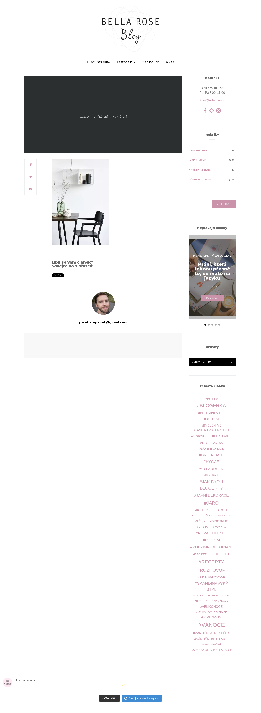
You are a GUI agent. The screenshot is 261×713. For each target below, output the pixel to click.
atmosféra (212, 399)
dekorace (223, 436)
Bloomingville (212, 413)
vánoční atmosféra (212, 633)
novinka (220, 526)
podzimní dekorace (212, 547)
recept (222, 554)
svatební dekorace (220, 596)
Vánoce (213, 625)
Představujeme (200, 179)
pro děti (201, 554)
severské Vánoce (212, 576)
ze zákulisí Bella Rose (213, 649)
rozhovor (212, 570)
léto (201, 521)
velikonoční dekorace (212, 612)
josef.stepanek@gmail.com (103, 322)
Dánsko (218, 443)
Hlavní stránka (98, 62)
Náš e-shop (151, 62)
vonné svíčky (212, 617)
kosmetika (225, 515)
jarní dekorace (212, 495)
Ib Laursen (213, 469)
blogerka (213, 405)
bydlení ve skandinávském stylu (211, 428)
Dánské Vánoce (212, 448)
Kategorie (124, 62)
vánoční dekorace (212, 639)
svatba (198, 595)
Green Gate (212, 455)
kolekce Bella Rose (212, 510)
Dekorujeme (198, 150)
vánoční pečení (212, 644)
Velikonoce (212, 607)
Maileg (203, 526)
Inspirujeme (198, 160)
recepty (212, 561)
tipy (198, 601)
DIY (205, 443)
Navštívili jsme (200, 170)
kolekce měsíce (202, 515)
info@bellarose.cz (212, 100)
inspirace (212, 475)
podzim (212, 540)
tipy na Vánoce (217, 601)
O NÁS (170, 62)
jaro (213, 503)
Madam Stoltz (219, 521)
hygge (212, 462)
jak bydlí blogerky (211, 484)
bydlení (212, 419)
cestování (200, 436)
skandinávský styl (212, 586)
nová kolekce (212, 533)
